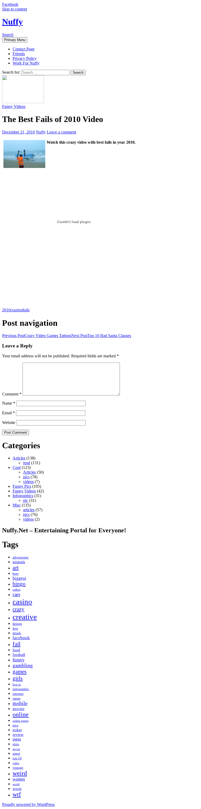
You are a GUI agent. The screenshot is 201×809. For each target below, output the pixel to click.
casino (22, 601)
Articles (19, 458)
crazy (18, 609)
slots (16, 744)
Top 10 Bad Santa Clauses (101, 335)
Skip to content (14, 9)
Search (7, 34)
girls (18, 678)
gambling (23, 665)
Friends (19, 53)
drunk (17, 633)
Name (8, 403)
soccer (16, 749)
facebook (21, 637)
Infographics (23, 495)
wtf (17, 794)
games (19, 671)
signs (17, 739)
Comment (11, 394)
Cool (17, 467)
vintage (18, 768)
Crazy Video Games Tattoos (36, 335)
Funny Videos (13, 106)
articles (29, 510)
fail (16, 644)
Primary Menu (14, 40)
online (21, 714)
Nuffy (12, 21)
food (16, 650)
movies (18, 709)
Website (8, 422)
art (16, 567)
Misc (17, 505)
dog (15, 628)
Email (8, 413)
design (17, 624)
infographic (21, 689)
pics (26, 477)
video (16, 763)
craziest (16, 310)
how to (17, 684)
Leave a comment (61, 132)
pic (25, 500)
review (18, 734)
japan (16, 698)
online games (21, 720)
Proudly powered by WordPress (28, 804)
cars (16, 594)
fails (26, 310)
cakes (16, 589)
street (16, 753)
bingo (19, 584)
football (19, 655)
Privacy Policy (25, 58)
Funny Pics (22, 486)
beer (16, 573)
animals (19, 562)
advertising (21, 557)
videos (28, 481)
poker (17, 730)
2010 (6, 310)
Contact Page (24, 49)
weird (20, 773)
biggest (19, 578)
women (19, 779)
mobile (20, 703)
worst (17, 789)
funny (19, 659)
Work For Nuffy (26, 63)
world (16, 784)
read (26, 463)
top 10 (17, 758)
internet (18, 694)
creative (25, 617)
